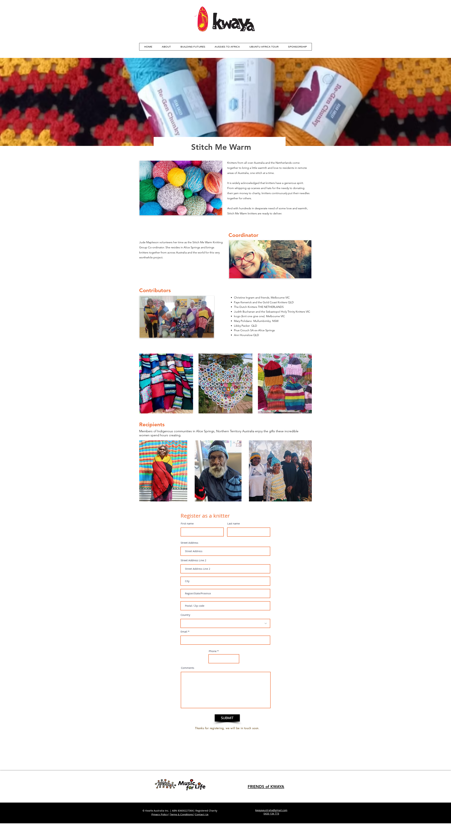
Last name (233, 523)
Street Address (189, 542)
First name (187, 523)
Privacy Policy (159, 814)
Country (185, 615)
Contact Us (201, 814)
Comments (187, 668)
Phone (213, 651)
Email (184, 631)
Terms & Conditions (182, 814)
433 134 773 (272, 813)
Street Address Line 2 (193, 560)
